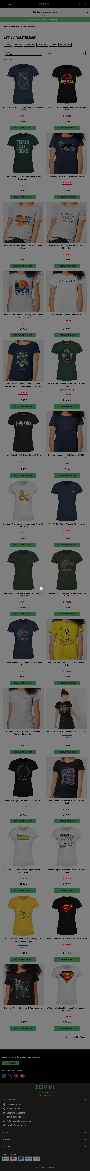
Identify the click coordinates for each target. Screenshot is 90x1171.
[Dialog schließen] (41, 588)
